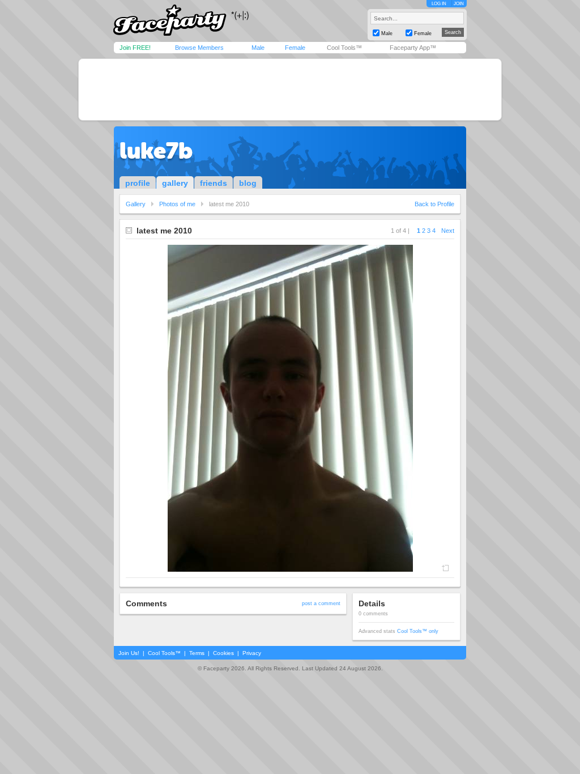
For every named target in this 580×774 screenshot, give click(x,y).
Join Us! (128, 653)
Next (447, 230)
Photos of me (177, 204)
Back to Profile (434, 204)
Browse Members (199, 47)
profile (137, 183)
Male (258, 47)
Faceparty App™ (413, 47)
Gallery (136, 204)
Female (295, 47)
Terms (196, 653)
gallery (175, 183)
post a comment (321, 603)
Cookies (223, 653)
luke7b (156, 151)
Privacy (251, 653)
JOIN (459, 3)
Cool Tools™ (344, 47)
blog (248, 183)
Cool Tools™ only (417, 631)
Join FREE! (135, 47)
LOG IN (439, 3)
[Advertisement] (290, 89)
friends (213, 183)
